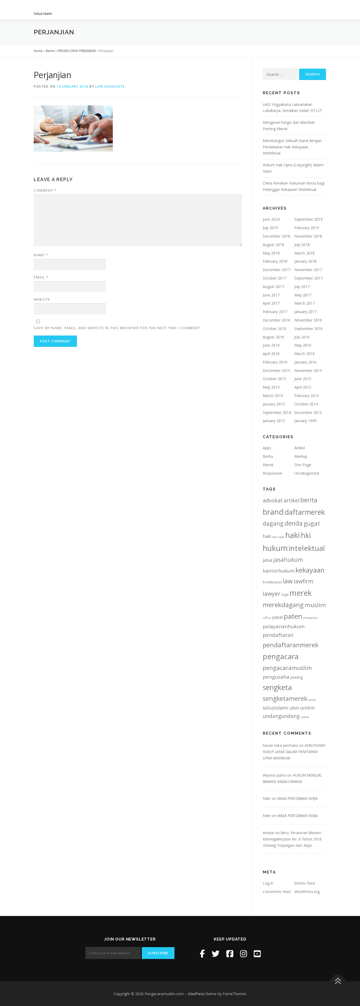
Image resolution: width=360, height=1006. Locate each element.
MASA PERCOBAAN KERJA (297, 798)
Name (41, 255)
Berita (50, 51)
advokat (273, 500)
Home (38, 51)
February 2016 (275, 362)
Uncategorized (306, 473)
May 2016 (302, 345)
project (242, 10)
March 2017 (304, 303)
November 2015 (308, 370)
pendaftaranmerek (291, 644)
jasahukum (288, 559)
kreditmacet (272, 582)
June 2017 (271, 294)
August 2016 (273, 336)
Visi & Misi (153, 10)
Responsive (272, 473)
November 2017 (308, 269)
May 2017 (302, 294)
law (288, 581)
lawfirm (303, 581)
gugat (312, 523)
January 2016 (305, 362)
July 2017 (302, 286)
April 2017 (271, 303)
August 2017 (273, 286)
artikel (291, 500)
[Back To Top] (337, 981)
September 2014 (277, 412)
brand (273, 512)
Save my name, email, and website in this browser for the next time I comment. (117, 327)
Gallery (216, 10)
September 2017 (308, 278)
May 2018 (271, 253)
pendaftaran (278, 635)
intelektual (307, 548)
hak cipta (278, 537)
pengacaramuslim (287, 668)
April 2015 (302, 387)
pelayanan (310, 618)
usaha (305, 717)
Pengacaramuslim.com (75, 8)
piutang (296, 677)
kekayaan (309, 570)
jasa (267, 559)
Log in (268, 883)
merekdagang (283, 604)
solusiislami (275, 708)
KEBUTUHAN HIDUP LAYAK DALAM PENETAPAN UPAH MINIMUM (294, 752)
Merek (268, 464)
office (267, 618)
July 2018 (302, 244)
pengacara (281, 656)
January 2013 (274, 420)
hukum (275, 548)
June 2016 (271, 345)
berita (308, 500)
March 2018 (304, 253)
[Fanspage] (229, 953)
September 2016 (308, 328)
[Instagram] (243, 953)
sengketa (277, 687)
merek (301, 593)
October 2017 (274, 278)
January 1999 (305, 420)
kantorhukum (278, 570)
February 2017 (275, 311)
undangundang (281, 716)
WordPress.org (307, 891)
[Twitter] (216, 953)
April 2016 (271, 353)
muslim (315, 605)
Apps (267, 447)
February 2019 (306, 227)
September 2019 (308, 219)
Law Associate (110, 86)
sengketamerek (285, 698)
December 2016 (276, 320)
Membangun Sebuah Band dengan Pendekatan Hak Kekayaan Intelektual (292, 147)
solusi (312, 700)
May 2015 (271, 387)
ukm (294, 708)
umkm (307, 708)
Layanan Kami (185, 10)
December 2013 (308, 412)
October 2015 (274, 378)
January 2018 (305, 261)
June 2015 (302, 378)
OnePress (196, 993)
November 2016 (308, 320)
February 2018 (275, 261)
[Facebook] (202, 953)
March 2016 (304, 353)
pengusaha (276, 676)
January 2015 (274, 404)
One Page (302, 464)
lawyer (271, 593)
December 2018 (276, 236)
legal (285, 594)
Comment (45, 190)
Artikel (299, 447)
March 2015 (273, 395)
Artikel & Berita (277, 10)
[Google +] (257, 953)
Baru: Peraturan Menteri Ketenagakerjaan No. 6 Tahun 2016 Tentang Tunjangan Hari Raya (292, 839)
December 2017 (276, 269)
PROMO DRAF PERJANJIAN (77, 51)
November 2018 (308, 236)
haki (292, 535)
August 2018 (273, 244)
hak (267, 536)
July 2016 (302, 336)
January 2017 (305, 311)
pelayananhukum (284, 626)
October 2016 (274, 328)
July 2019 (270, 227)
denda (294, 523)
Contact (312, 10)
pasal (277, 617)
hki (306, 535)
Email (41, 277)
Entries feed (304, 883)
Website (42, 299)
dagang (273, 523)
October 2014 (306, 404)
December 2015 (276, 370)
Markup (300, 456)
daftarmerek (305, 512)
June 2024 (271, 219)
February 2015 (306, 395)
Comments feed (276, 891)
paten (293, 616)
